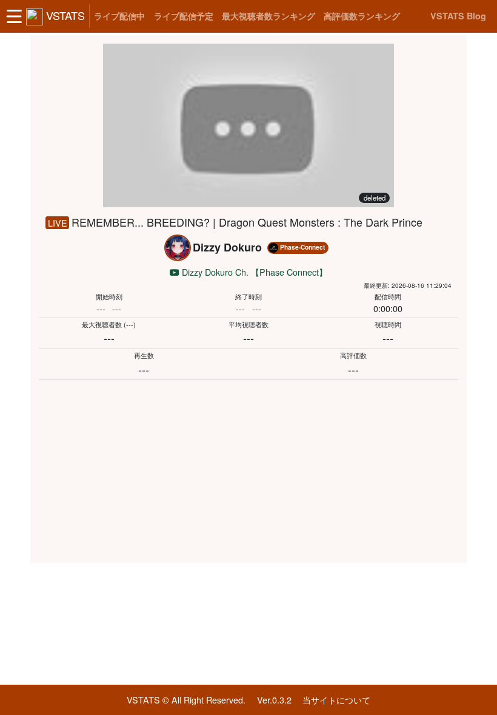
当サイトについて (336, 699)
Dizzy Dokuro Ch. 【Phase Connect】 (253, 271)
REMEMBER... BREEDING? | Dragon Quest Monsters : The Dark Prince (247, 222)
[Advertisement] (248, 469)
